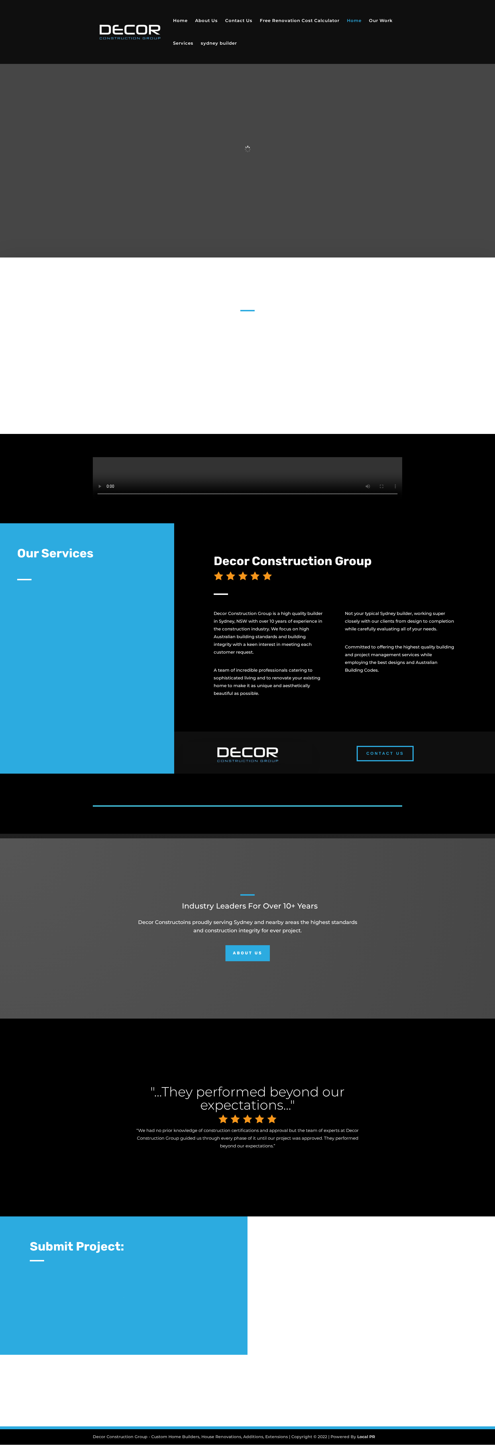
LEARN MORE (46, 627)
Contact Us (238, 21)
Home (180, 21)
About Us (206, 21)
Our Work (381, 21)
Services (183, 43)
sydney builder (219, 43)
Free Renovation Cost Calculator (299, 21)
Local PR (366, 1436)
